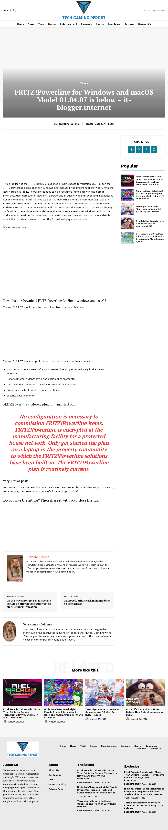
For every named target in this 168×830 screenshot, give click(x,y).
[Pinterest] (146, 149)
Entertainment (85, 782)
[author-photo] (5, 721)
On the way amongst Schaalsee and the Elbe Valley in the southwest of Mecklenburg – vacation (29, 604)
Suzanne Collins (69, 123)
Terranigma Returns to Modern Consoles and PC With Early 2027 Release (148, 209)
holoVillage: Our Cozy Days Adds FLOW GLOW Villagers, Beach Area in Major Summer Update (150, 238)
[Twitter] (139, 149)
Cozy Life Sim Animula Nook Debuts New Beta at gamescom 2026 (150, 223)
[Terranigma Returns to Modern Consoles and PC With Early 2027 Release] (127, 209)
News (84, 82)
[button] (10, 10)
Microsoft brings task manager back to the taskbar (87, 602)
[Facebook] (131, 149)
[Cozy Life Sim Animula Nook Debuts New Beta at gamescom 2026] (127, 223)
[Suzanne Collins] (11, 631)
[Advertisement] (58, 159)
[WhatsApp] (154, 149)
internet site (80, 219)
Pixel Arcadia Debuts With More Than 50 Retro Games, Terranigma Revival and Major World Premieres (149, 180)
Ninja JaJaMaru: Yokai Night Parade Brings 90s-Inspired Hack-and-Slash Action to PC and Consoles (150, 195)
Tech (80, 796)
